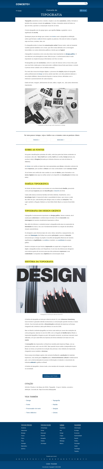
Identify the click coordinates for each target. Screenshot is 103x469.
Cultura (62, 425)
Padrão (55, 404)
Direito (42, 430)
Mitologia (62, 440)
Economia (76, 433)
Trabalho (76, 451)
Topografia (56, 400)
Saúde (76, 446)
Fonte (28, 404)
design (40, 74)
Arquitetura (62, 427)
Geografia (43, 438)
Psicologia (77, 443)
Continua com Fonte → (51, 376)
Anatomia (23, 427)
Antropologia (44, 427)
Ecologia (76, 430)
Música (61, 443)
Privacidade (54, 463)
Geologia (23, 443)
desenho (57, 191)
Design (20, 10)
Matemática (24, 446)
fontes (29, 166)
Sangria (55, 408)
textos (54, 36)
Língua (61, 435)
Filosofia (43, 435)
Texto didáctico (31, 412)
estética (46, 240)
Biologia (23, 433)
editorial (33, 362)
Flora (22, 440)
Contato (48, 463)
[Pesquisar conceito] (85, 3)
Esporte (76, 438)
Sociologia (43, 443)
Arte (61, 430)
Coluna (55, 412)
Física (22, 438)
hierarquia (34, 235)
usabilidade (61, 240)
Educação (43, 433)
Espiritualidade (78, 435)
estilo (39, 39)
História (43, 440)
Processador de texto (33, 408)
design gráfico (70, 54)
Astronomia (24, 430)
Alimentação (77, 427)
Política (76, 440)
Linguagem (62, 438)
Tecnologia (77, 448)
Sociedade (77, 425)
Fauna (22, 435)
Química (23, 448)
